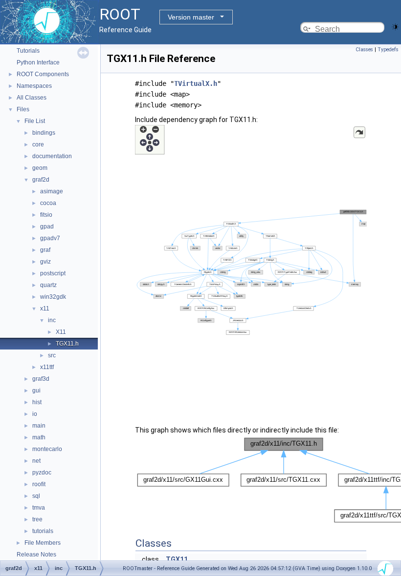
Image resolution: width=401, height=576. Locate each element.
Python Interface (38, 62)
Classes (364, 49)
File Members (42, 542)
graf (45, 250)
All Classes (31, 97)
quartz (48, 285)
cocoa (48, 203)
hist (37, 402)
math (38, 437)
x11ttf (47, 367)
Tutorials (28, 50)
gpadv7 (50, 238)
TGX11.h (67, 343)
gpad (47, 226)
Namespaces (34, 85)
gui (36, 390)
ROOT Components (43, 74)
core (38, 144)
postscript (53, 273)
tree (37, 519)
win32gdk (53, 296)
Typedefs (388, 49)
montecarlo (47, 449)
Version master (191, 17)
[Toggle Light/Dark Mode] (395, 26)
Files (23, 109)
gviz (45, 261)
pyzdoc (41, 472)
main (38, 425)
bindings (43, 132)
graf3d (40, 378)
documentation (52, 156)
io (34, 414)
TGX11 (177, 559)
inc (52, 320)
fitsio (46, 214)
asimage (51, 191)
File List (34, 121)
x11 (44, 308)
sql (36, 496)
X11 (61, 332)
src (52, 355)
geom (39, 168)
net (36, 460)
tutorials (42, 531)
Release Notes (36, 554)
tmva (38, 507)
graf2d (40, 179)
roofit (38, 484)
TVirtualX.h (195, 83)
